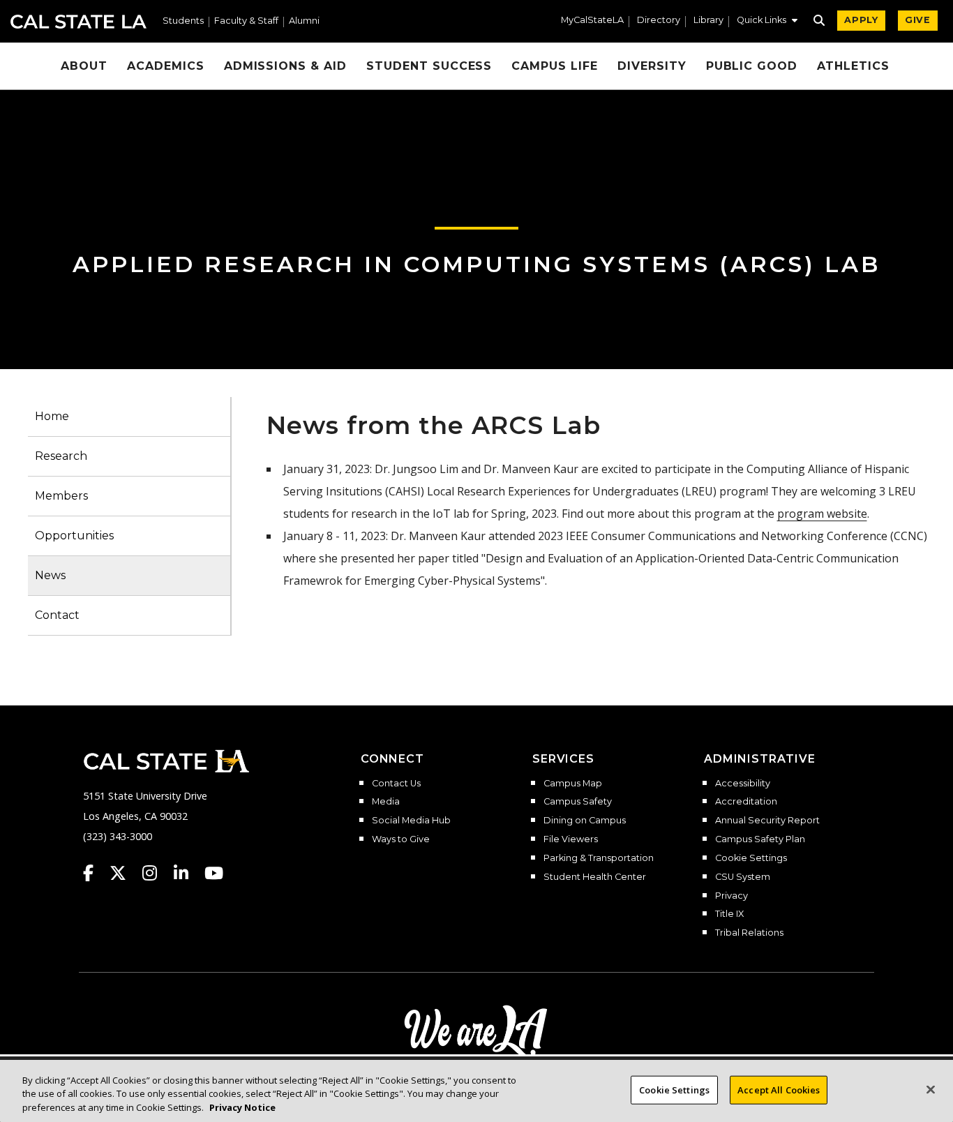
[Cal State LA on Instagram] (156, 873)
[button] (767, 21)
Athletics (853, 66)
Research (61, 456)
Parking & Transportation (598, 858)
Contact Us (396, 783)
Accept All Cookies (778, 1089)
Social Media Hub (411, 820)
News (50, 575)
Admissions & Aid (285, 66)
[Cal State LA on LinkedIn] (188, 873)
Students (183, 21)
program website (822, 513)
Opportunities (74, 535)
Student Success (429, 66)
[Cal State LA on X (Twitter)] (125, 873)
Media (386, 802)
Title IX (729, 914)
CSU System (742, 877)
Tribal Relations (749, 933)
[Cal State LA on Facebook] (95, 873)
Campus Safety (577, 802)
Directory (658, 20)
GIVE (918, 20)
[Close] (930, 1089)
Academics (165, 66)
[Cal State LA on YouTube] (213, 873)
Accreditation (746, 802)
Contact (57, 615)
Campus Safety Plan (760, 839)
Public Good (752, 66)
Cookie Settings (751, 858)
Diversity (651, 66)
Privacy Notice (242, 1107)
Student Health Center (594, 877)
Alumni (304, 21)
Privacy (731, 896)
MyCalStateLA (592, 20)
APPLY (861, 20)
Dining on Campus (584, 820)
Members (61, 495)
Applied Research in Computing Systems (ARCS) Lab (476, 264)
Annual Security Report (767, 820)
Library (708, 20)
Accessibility (742, 783)
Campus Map (572, 783)
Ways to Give (401, 839)
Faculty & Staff (246, 21)
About (84, 66)
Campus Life (554, 66)
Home (52, 416)
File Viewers (570, 839)
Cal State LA (78, 22)
